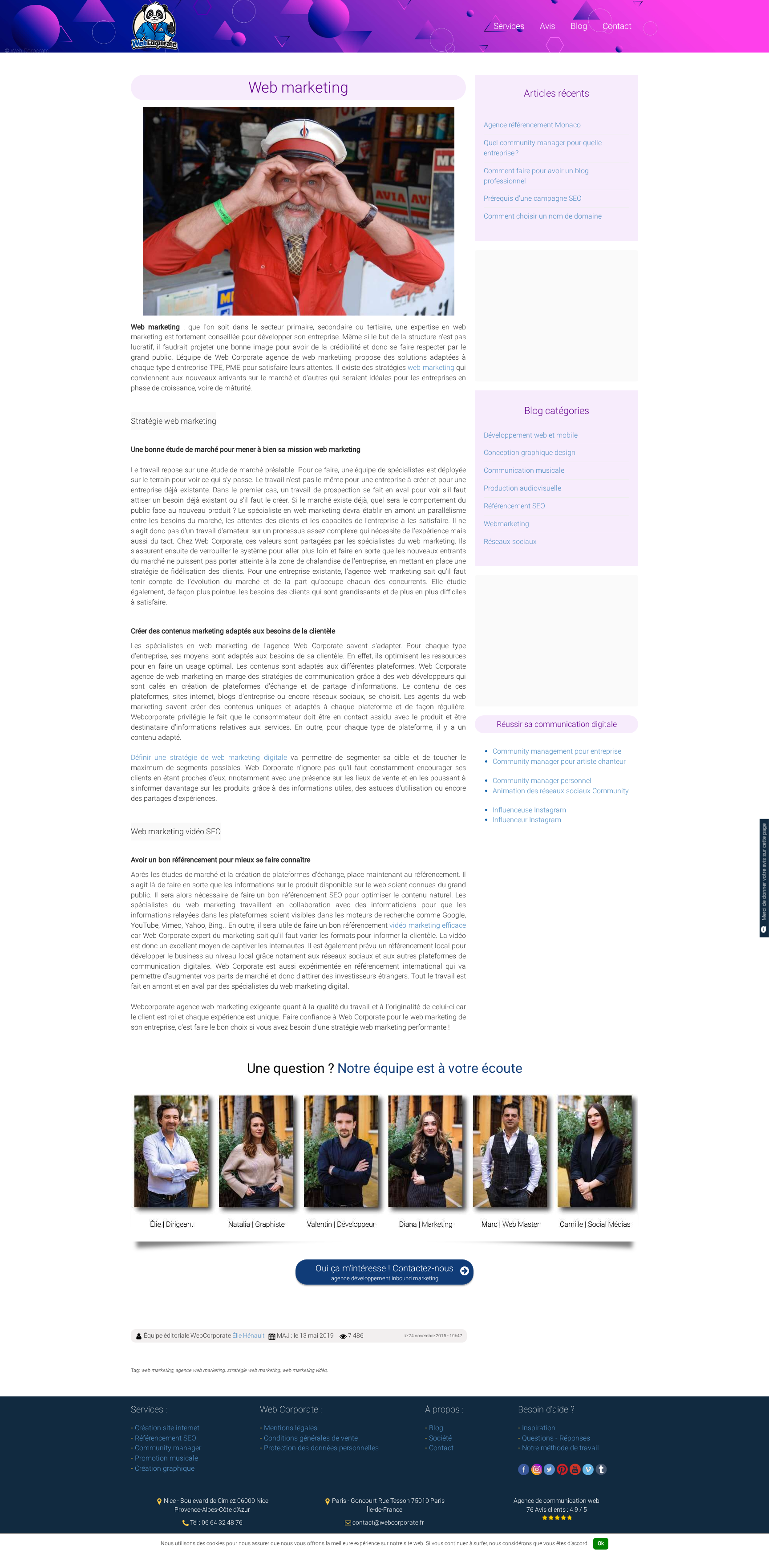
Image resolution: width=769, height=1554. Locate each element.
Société (440, 1438)
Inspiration (538, 1428)
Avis (547, 26)
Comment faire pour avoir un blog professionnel (536, 175)
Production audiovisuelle (522, 488)
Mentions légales (290, 1428)
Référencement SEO (514, 506)
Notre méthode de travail (560, 1448)
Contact (617, 26)
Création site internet (167, 1428)
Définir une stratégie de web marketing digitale (209, 757)
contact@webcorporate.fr (388, 1522)
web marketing (431, 367)
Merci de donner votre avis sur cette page (764, 872)
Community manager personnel (542, 780)
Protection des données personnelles (321, 1448)
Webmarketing (506, 523)
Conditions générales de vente (311, 1438)
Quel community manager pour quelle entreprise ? (543, 147)
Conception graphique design (529, 452)
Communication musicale (524, 470)
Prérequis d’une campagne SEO (533, 198)
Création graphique (164, 1468)
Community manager (168, 1448)
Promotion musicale (166, 1458)
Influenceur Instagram (527, 820)
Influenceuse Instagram (529, 810)
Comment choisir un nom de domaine (543, 216)
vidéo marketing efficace (427, 925)
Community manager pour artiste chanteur (559, 761)
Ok (601, 1543)
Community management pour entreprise (557, 751)
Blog (579, 26)
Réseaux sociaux (510, 541)
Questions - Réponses (556, 1438)
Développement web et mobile (531, 435)
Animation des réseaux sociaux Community (561, 791)
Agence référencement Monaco (532, 125)
